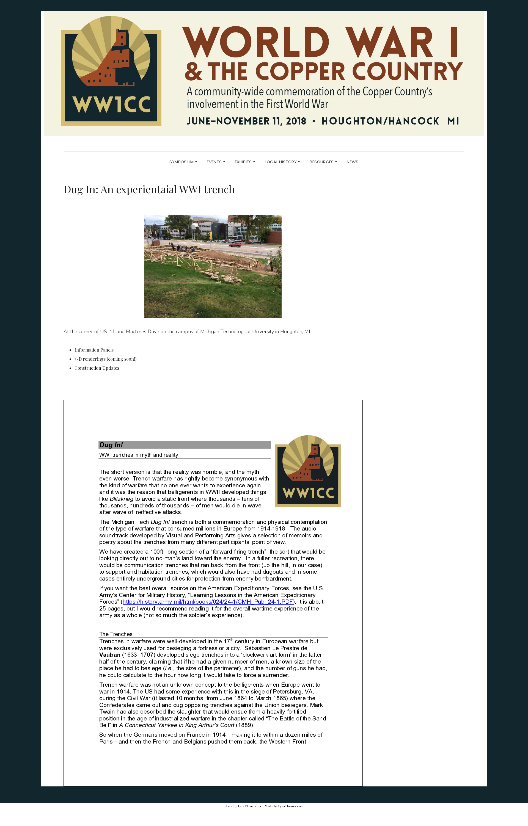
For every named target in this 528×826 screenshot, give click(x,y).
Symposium (182, 162)
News (353, 162)
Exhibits (244, 162)
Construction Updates (97, 368)
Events (215, 162)
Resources (322, 162)
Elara (229, 806)
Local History (281, 162)
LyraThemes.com (290, 806)
